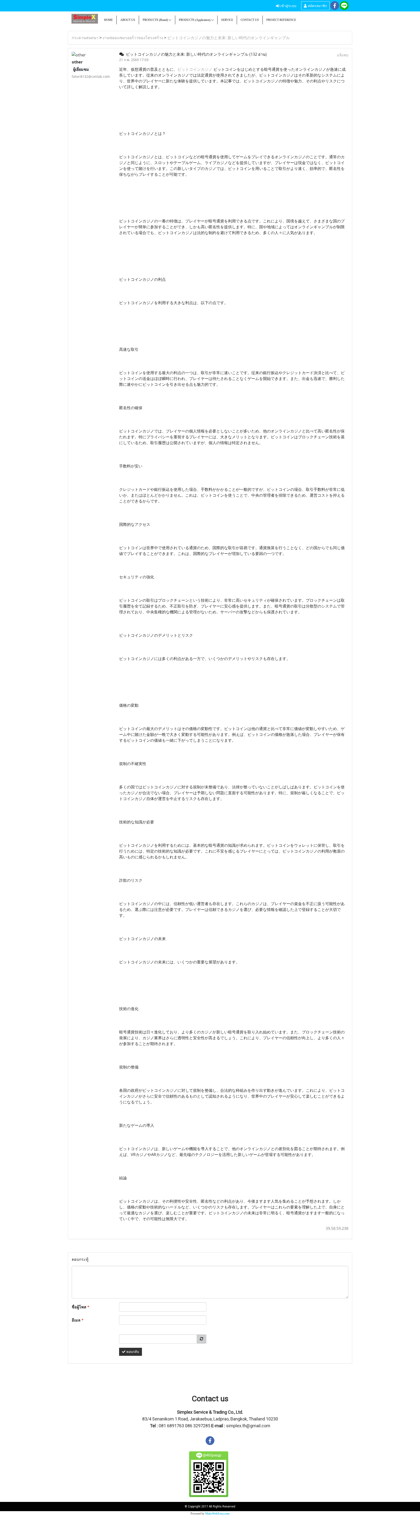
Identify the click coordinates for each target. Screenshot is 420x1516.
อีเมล (78, 1320)
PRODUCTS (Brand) (156, 20)
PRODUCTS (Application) (195, 20)
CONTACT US (250, 20)
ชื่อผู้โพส (80, 1307)
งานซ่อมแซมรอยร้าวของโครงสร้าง (133, 37)
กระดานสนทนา (85, 37)
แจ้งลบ (342, 55)
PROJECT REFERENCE (281, 20)
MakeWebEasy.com (217, 1513)
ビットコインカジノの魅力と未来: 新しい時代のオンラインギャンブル (228, 37)
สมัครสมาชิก (317, 5)
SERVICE (227, 20)
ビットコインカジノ (194, 69)
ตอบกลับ (132, 1352)
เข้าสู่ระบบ (287, 5)
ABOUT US (127, 20)
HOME (108, 20)
